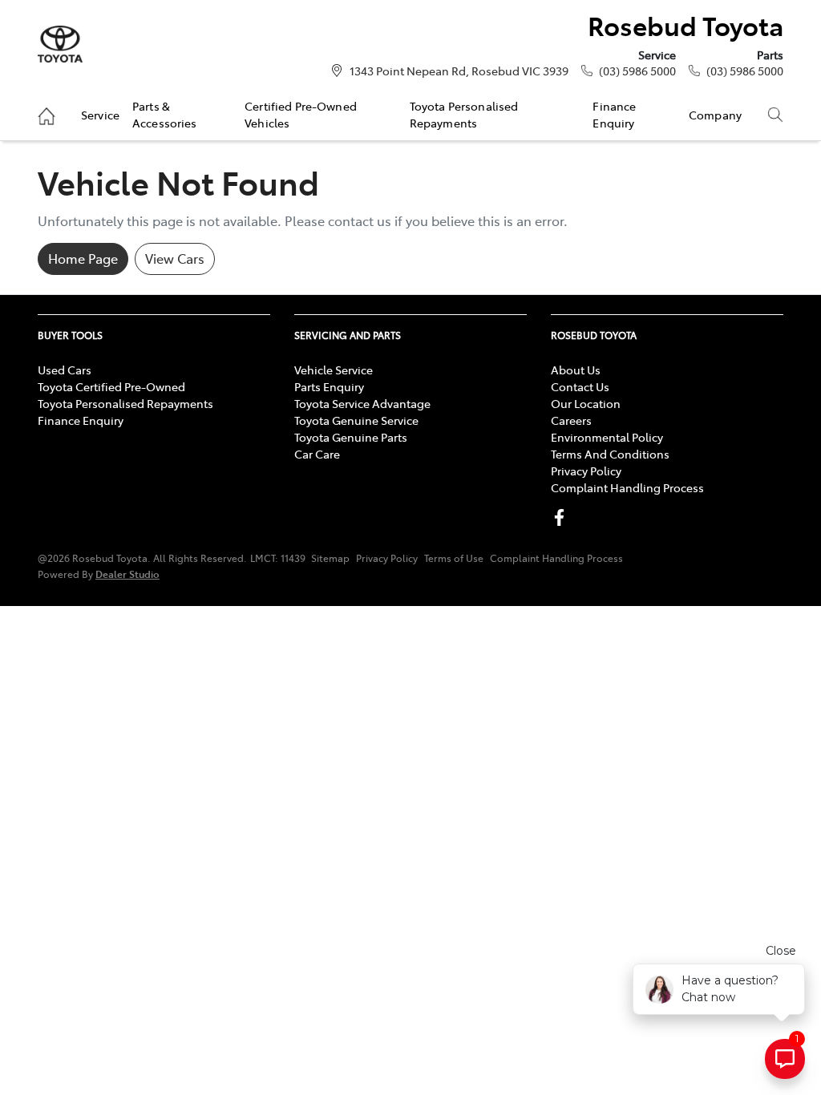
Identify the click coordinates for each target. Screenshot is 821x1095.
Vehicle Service (333, 370)
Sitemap (330, 558)
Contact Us (580, 386)
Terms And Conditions (610, 454)
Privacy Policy (586, 471)
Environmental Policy (607, 437)
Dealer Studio (127, 573)
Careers (571, 420)
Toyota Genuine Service (356, 420)
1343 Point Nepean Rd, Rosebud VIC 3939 (459, 71)
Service (100, 115)
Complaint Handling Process (627, 487)
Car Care (317, 454)
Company (715, 115)
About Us (576, 370)
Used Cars (64, 370)
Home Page (83, 258)
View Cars (174, 258)
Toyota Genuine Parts (350, 437)
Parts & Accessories (164, 114)
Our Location (586, 403)
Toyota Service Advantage (362, 403)
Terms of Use (453, 558)
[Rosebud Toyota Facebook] (562, 517)
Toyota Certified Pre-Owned (111, 386)
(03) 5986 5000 (637, 71)
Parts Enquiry (329, 386)
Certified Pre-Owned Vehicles (301, 114)
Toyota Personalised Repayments (464, 114)
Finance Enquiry (614, 114)
